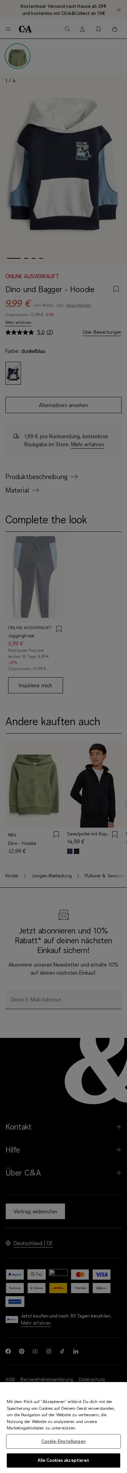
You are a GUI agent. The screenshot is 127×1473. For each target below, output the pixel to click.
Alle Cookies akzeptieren (63, 1460)
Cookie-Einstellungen (63, 1441)
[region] (63, 1427)
